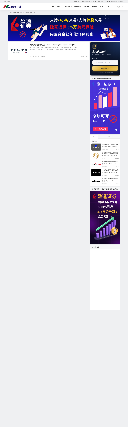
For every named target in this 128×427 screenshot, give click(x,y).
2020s (116, 285)
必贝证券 (107, 1)
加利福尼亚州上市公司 (100, 288)
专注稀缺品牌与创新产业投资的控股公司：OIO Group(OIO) (110, 172)
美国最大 (94, 299)
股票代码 (94, 58)
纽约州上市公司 (97, 271)
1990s (109, 279)
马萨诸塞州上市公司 (98, 257)
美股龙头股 (96, 262)
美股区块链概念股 (97, 296)
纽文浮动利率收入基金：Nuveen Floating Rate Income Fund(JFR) (53, 45)
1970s (101, 265)
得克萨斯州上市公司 (106, 291)
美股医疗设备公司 (110, 302)
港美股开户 (68, 6)
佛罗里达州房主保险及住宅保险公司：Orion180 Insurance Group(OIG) (110, 164)
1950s (106, 251)
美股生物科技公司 (111, 305)
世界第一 (95, 291)
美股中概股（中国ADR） (100, 254)
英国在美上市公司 (97, 307)
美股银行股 (108, 265)
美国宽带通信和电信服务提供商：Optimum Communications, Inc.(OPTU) (110, 181)
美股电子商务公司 (107, 274)
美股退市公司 (113, 277)
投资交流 (86, 6)
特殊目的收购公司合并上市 (102, 285)
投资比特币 (77, 1)
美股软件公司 (109, 296)
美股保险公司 (102, 276)
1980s (94, 277)
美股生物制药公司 (111, 271)
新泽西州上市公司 (97, 251)
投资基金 (13, 45)
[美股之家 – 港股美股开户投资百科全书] (12, 6)
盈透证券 (114, 1)
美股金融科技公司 (98, 282)
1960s (112, 251)
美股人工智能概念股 (106, 299)
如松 (107, 6)
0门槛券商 (77, 6)
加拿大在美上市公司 (98, 279)
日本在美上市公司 (97, 302)
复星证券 (93, 1)
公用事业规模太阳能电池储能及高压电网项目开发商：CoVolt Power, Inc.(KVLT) (110, 147)
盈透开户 (94, 6)
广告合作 (120, 1)
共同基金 (42, 56)
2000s (37, 56)
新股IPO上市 (97, 268)
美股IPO (59, 6)
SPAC (102, 6)
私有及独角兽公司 (99, 293)
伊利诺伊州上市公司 (98, 304)
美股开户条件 (86, 1)
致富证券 (100, 1)
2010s (113, 288)
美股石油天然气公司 (98, 260)
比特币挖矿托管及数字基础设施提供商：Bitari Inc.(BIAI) (110, 155)
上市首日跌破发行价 (111, 260)
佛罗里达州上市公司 (110, 268)
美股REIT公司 (96, 274)
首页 (52, 6)
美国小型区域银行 (108, 262)
